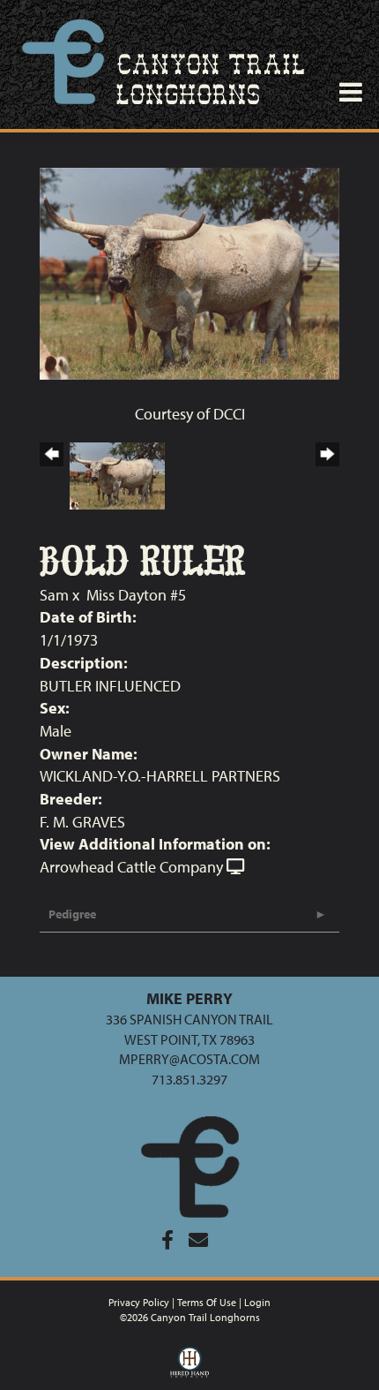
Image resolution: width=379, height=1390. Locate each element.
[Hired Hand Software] (190, 1366)
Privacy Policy (138, 1302)
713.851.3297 (189, 1079)
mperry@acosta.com (189, 1059)
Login (257, 1302)
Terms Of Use (206, 1302)
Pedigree (72, 914)
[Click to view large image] (189, 271)
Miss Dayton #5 (136, 595)
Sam (54, 595)
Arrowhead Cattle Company (131, 867)
